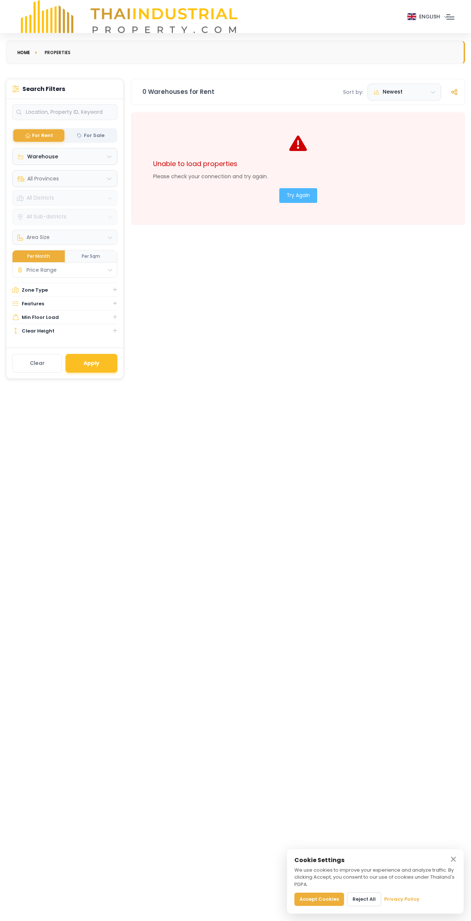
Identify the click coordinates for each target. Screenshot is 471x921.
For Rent (42, 135)
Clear (37, 363)
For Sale (94, 135)
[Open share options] (454, 92)
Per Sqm (91, 256)
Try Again (298, 195)
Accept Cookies (319, 899)
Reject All (364, 899)
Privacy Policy (401, 899)
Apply (91, 363)
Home (23, 53)
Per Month (38, 256)
